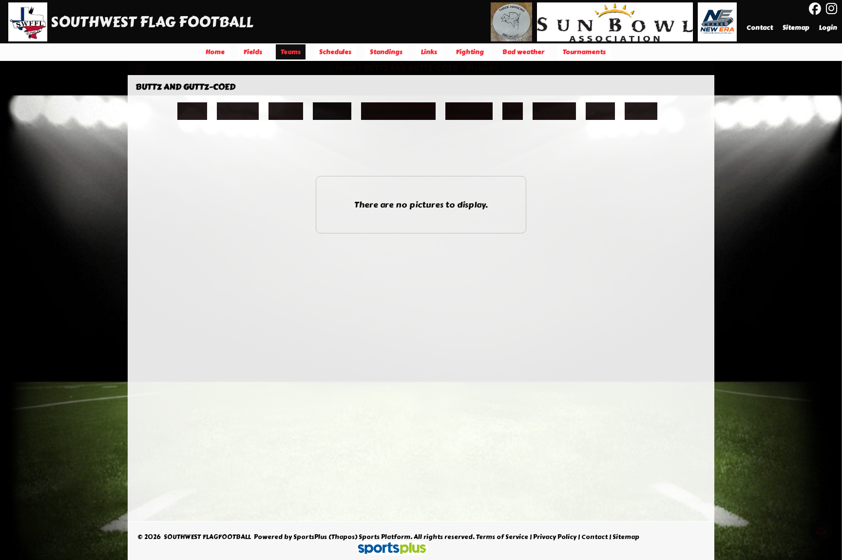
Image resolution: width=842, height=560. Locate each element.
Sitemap (625, 537)
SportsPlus (310, 537)
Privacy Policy (554, 537)
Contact (594, 537)
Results (286, 111)
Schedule (237, 111)
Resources (469, 111)
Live (512, 111)
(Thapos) (342, 537)
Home (192, 111)
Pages (600, 111)
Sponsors (554, 111)
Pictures (332, 111)
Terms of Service (502, 537)
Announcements (398, 111)
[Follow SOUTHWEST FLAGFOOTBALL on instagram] (834, 8)
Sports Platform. (385, 537)
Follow (641, 111)
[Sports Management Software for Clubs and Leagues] (388, 549)
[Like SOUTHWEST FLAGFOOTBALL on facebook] (815, 9)
